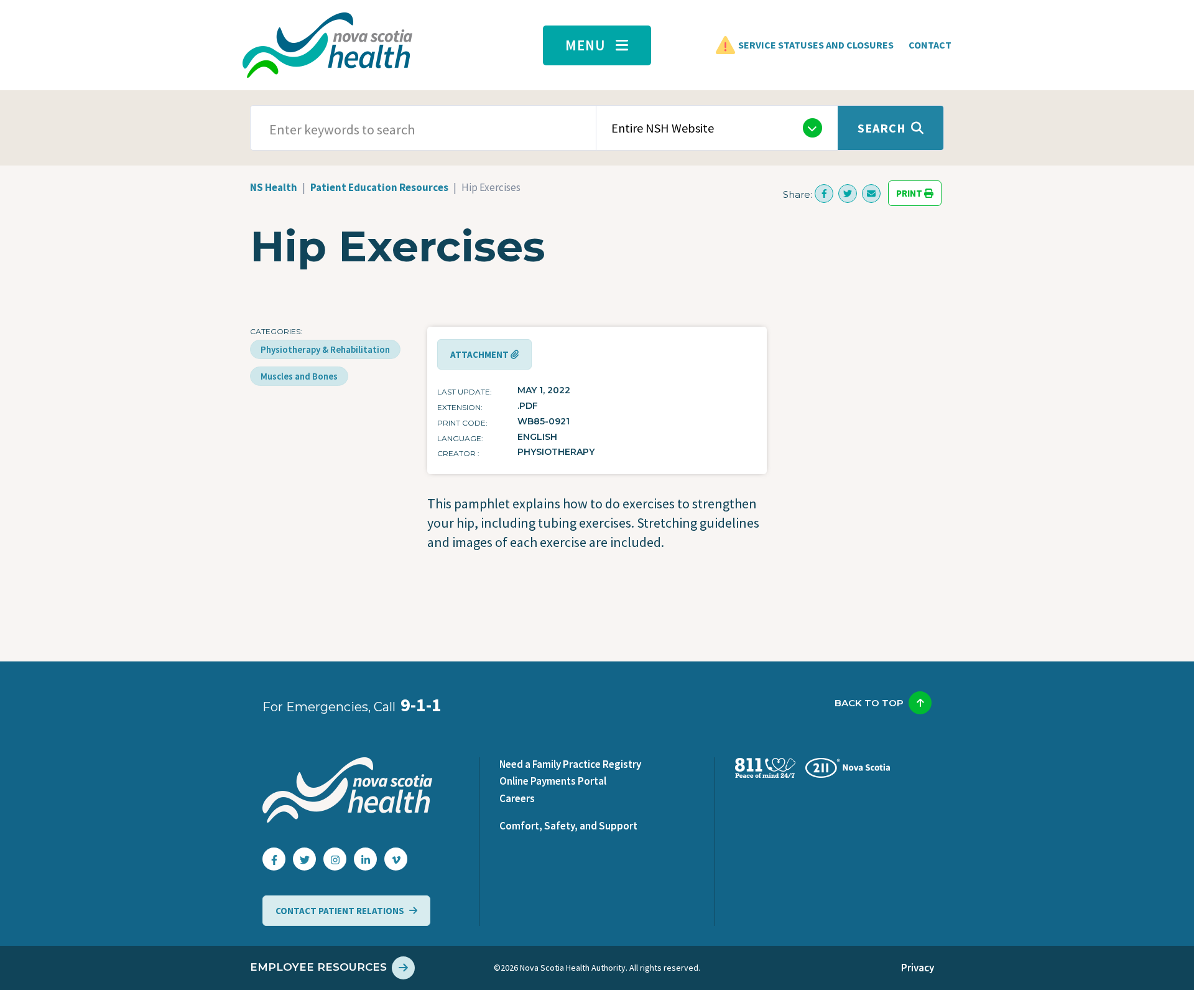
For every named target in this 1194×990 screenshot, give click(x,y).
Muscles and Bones (299, 376)
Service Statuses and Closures (816, 45)
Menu (585, 45)
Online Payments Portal (552, 781)
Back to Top (869, 703)
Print (910, 193)
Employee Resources (318, 967)
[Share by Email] (871, 193)
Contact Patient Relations (339, 911)
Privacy (917, 967)
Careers (517, 798)
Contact (930, 45)
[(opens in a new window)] (824, 193)
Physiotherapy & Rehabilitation (325, 349)
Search (882, 128)
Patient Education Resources (379, 187)
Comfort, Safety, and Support (568, 826)
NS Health (273, 187)
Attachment (480, 354)
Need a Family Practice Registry (570, 764)
